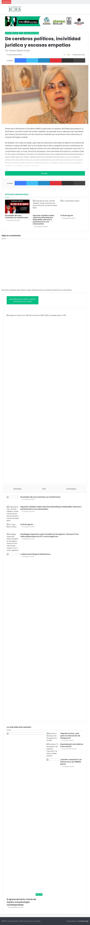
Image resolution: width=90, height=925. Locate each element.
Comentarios (71, 489)
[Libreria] (45, 21)
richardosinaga (83, 921)
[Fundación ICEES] (18, 9)
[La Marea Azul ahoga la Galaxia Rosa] (13, 635)
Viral (44, 489)
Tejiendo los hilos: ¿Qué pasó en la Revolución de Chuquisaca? (70, 735)
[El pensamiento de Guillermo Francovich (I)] (53, 750)
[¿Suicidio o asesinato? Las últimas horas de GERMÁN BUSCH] (53, 762)
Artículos (8, 33)
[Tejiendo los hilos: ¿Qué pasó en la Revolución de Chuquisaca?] (53, 737)
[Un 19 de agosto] (72, 207)
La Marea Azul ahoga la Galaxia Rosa (35, 554)
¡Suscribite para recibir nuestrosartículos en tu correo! (22, 300)
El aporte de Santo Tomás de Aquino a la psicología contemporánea (21, 902)
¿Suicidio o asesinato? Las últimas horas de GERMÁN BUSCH (71, 761)
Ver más (44, 173)
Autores (15, 33)
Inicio (21, 33)
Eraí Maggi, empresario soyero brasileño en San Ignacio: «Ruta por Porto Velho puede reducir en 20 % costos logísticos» (49, 535)
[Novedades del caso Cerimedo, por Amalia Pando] (17, 206)
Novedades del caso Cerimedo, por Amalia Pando (16, 216)
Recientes (18, 489)
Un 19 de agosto (66, 215)
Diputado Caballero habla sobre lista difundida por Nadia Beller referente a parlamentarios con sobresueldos (43, 219)
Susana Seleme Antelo (31, 33)
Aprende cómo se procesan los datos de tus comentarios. (52, 290)
